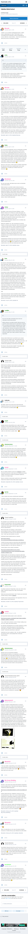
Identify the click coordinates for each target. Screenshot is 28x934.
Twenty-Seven (7, 367)
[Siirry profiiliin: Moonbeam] (2, 179)
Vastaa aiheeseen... (8, 903)
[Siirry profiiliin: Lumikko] (2, 311)
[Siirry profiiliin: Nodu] (2, 146)
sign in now (7, 898)
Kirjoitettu (9, 29)
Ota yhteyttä (22, 928)
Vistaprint (19, 471)
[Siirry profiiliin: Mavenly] (2, 29)
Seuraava (22, 23)
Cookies (14, 930)
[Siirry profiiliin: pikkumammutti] (2, 701)
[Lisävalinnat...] (25, 29)
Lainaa (5, 43)
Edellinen (5, 23)
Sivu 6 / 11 (14, 23)
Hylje (7, 12)
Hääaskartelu (15, 14)
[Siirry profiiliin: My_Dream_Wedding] (2, 781)
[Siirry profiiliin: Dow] (2, 259)
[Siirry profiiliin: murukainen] (2, 865)
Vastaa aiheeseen (14, 18)
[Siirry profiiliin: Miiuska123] (2, 762)
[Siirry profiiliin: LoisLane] (2, 401)
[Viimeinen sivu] (26, 23)
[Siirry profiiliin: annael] (2, 468)
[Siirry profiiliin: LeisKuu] (2, 612)
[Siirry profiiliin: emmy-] (2, 207)
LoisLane (7, 400)
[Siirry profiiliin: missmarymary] (2, 445)
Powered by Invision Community (14, 932)
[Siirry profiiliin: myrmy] (2, 492)
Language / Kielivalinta (7, 928)
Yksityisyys (16, 928)
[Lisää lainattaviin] (2, 43)
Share (7, 910)
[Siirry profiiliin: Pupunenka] (2, 585)
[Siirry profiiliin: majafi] (2, 421)
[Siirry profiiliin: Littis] (2, 56)
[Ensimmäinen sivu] (2, 23)
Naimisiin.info (6, 2)
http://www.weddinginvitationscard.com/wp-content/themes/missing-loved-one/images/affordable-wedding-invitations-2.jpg (13, 551)
